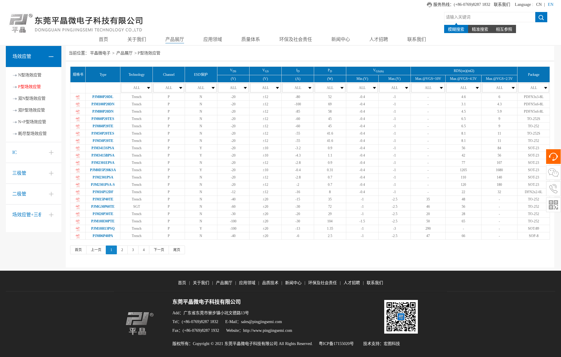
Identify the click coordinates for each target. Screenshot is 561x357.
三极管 (19, 173)
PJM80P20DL (102, 97)
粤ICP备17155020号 (336, 343)
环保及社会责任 (322, 283)
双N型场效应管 (32, 98)
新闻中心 (293, 283)
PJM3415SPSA (102, 148)
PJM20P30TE (103, 214)
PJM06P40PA (103, 236)
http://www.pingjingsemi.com (267, 330)
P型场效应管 (29, 87)
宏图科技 (392, 343)
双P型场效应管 (31, 110)
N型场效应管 (29, 75)
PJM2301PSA (103, 177)
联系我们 (502, 4)
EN (550, 4)
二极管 (19, 193)
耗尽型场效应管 (32, 133)
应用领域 (247, 283)
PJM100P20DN (103, 104)
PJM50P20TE (103, 141)
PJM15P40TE (103, 199)
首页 (78, 250)
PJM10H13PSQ (103, 228)
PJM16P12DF (103, 192)
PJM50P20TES (102, 133)
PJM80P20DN (103, 111)
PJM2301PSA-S (103, 185)
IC (14, 152)
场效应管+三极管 (30, 214)
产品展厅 (124, 53)
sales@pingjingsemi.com (261, 322)
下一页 (159, 250)
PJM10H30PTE (103, 221)
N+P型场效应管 (32, 122)
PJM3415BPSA (103, 155)
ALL (136, 88)
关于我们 (201, 283)
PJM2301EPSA (103, 163)
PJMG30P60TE (103, 207)
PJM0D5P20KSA (103, 170)
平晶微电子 (100, 53)
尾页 (176, 250)
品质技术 (270, 283)
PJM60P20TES (102, 119)
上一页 (96, 250)
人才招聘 (352, 283)
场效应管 (22, 56)
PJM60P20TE (103, 126)
